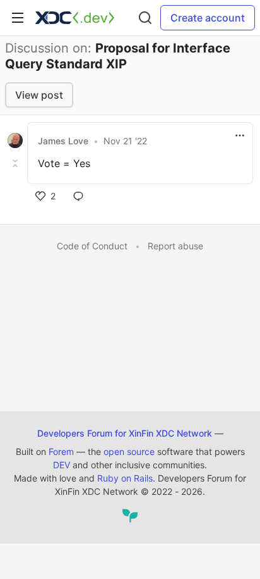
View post (39, 95)
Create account (207, 17)
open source (129, 451)
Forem (61, 451)
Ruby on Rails (125, 478)
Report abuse (175, 245)
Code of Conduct (92, 245)
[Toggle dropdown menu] (240, 135)
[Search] (145, 17)
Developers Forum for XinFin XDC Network (124, 433)
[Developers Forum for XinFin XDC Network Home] (74, 17)
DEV (61, 464)
